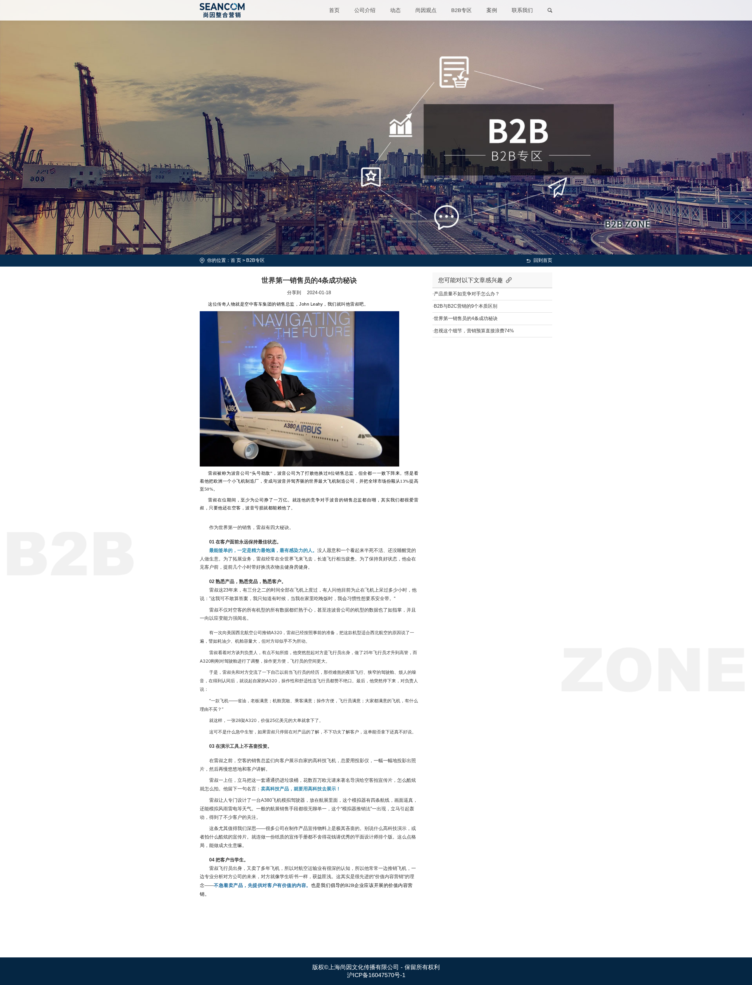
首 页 (236, 260)
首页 (334, 10)
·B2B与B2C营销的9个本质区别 (464, 306)
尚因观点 (426, 10)
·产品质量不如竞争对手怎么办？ (466, 293)
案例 (491, 10)
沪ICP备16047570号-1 (376, 975)
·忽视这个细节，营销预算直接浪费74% (473, 330)
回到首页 (542, 260)
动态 (395, 10)
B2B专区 (461, 10)
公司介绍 (364, 10)
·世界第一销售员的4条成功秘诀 (465, 318)
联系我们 (522, 10)
